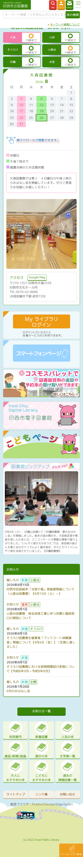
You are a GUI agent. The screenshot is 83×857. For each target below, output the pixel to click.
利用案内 (15, 737)
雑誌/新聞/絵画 (15, 756)
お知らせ (13, 604)
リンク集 (41, 794)
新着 (25, 580)
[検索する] (53, 4)
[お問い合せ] (69, 4)
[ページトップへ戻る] (71, 850)
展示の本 (41, 756)
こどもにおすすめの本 (41, 777)
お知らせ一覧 (41, 711)
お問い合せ (67, 794)
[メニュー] (78, 5)
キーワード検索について (65, 24)
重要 (25, 604)
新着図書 (41, 737)
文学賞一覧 (67, 756)
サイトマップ (15, 794)
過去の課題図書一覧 (67, 777)
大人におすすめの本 (15, 777)
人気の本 (67, 737)
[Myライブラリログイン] (61, 4)
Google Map (37, 277)
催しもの (13, 580)
